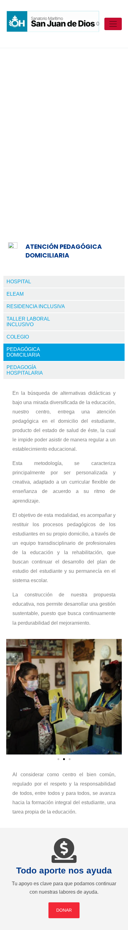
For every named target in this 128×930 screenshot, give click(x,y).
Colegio (18, 337)
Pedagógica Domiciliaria (23, 352)
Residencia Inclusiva (36, 306)
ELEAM (15, 294)
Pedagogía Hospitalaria (25, 370)
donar (64, 910)
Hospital (19, 281)
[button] (12, 696)
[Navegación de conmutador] (113, 24)
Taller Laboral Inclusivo (28, 321)
